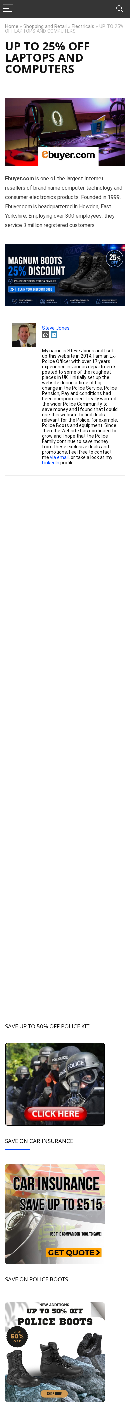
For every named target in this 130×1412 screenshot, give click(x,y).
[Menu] (8, 9)
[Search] (120, 9)
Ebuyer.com (19, 178)
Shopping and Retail (45, 26)
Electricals (83, 26)
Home (11, 26)
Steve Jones (56, 328)
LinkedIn (50, 462)
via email (59, 457)
